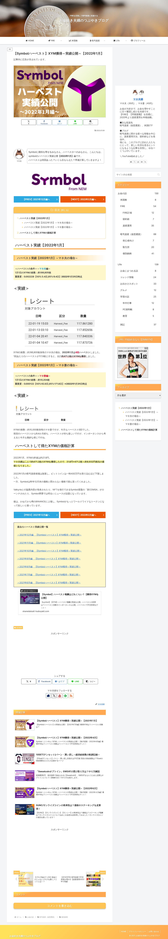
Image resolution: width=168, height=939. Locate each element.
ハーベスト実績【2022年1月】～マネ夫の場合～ (48, 222)
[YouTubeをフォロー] (59, 695)
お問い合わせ (154, 931)
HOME (123, 931)
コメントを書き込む (59, 905)
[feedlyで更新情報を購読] (65, 695)
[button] (90, 122)
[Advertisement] (60, 139)
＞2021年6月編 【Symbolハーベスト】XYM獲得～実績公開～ (49, 582)
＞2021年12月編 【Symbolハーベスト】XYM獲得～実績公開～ (49, 535)
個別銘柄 (19, 628)
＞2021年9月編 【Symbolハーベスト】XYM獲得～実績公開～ (49, 558)
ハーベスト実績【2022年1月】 (35, 218)
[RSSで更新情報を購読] (71, 695)
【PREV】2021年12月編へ (36, 199)
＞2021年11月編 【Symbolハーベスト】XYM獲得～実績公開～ (49, 543)
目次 (57, 210)
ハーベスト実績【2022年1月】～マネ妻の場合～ (48, 227)
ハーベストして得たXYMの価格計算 (38, 232)
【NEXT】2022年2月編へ (83, 199)
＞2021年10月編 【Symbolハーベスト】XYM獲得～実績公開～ (49, 551)
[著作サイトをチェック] (48, 695)
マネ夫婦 (138, 99)
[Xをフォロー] (54, 695)
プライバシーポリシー (137, 931)
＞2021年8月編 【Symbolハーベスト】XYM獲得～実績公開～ (49, 566)
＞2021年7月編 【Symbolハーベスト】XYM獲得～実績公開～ (48, 574)
